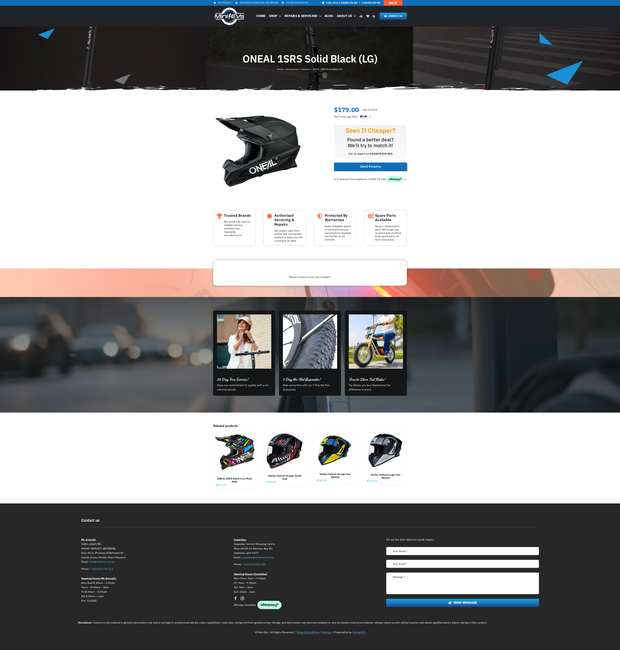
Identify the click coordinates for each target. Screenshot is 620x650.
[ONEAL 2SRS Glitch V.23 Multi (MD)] (234, 453)
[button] (374, 16)
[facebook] (235, 598)
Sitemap (327, 632)
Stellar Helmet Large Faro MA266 (385, 476)
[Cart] (367, 16)
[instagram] (242, 598)
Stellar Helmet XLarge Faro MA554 (335, 475)
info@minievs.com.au (102, 561)
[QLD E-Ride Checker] (361, 16)
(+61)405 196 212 (348, 2)
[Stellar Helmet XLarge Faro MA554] (335, 450)
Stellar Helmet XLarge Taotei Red (284, 477)
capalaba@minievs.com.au (258, 557)
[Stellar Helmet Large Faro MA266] (385, 451)
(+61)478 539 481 (371, 2)
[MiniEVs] (229, 8)
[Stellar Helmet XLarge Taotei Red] (285, 451)
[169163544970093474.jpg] (257, 151)
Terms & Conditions (308, 632)
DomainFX (358, 632)
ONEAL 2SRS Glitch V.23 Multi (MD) (234, 480)
